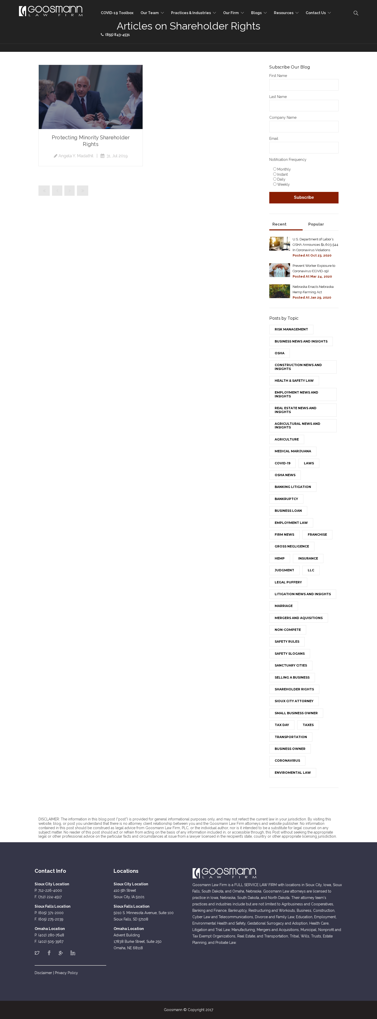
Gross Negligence (292, 546)
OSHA (279, 353)
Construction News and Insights (298, 366)
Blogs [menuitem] (256, 13)
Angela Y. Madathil (75, 155)
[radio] (305, 169)
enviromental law (293, 773)
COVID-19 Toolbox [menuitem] (117, 13)
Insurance (308, 558)
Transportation (291, 737)
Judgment (284, 570)
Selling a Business (292, 677)
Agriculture (287, 439)
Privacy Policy (66, 973)
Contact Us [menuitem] (316, 13)
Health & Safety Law (294, 381)
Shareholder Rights (294, 689)
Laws (309, 463)
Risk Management (291, 329)
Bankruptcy (286, 499)
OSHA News (285, 475)
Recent (279, 224)
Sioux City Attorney (294, 701)
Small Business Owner (296, 713)
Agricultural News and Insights (297, 425)
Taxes (308, 725)
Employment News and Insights (296, 394)
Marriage (284, 606)
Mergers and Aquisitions (299, 618)
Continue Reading (90, 97)
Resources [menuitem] (283, 13)
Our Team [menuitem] (150, 13)
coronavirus (287, 760)
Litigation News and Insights (303, 594)
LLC (311, 570)
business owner (290, 749)
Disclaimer (43, 973)
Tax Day (282, 725)
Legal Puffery (288, 582)
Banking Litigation (293, 487)
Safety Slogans (290, 653)
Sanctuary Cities (291, 665)
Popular (316, 224)
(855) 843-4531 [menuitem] (117, 35)
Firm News (284, 534)
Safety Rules (287, 641)
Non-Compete (288, 630)
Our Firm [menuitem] (231, 13)
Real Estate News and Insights (295, 410)
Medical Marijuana (293, 451)
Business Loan (288, 511)
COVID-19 (282, 463)
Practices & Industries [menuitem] (191, 13)
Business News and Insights (301, 341)
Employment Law (291, 523)
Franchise (317, 534)
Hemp (280, 558)
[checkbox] (304, 176)
